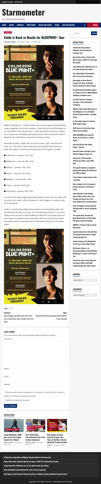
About (4, 25)
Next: (51, 315)
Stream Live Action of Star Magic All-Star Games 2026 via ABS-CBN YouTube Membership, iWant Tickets (84, 263)
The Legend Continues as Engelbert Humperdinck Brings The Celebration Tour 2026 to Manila (85, 170)
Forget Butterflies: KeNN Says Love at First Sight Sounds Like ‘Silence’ (13, 437)
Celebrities (53, 424)
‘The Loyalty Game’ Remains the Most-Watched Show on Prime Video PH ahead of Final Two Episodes (84, 218)
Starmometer (23, 12)
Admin (51, 445)
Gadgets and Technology (35, 427)
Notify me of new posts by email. (18, 400)
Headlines (8, 32)
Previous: (18, 317)
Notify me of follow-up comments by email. (20, 396)
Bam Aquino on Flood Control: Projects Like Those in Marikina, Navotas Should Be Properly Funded (57, 438)
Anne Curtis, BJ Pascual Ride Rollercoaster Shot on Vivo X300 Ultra (83, 161)
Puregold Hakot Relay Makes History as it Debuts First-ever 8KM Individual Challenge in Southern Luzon (85, 92)
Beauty (11, 25)
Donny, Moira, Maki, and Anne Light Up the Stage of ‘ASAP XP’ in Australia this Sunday (85, 60)
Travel (57, 25)
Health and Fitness (45, 25)
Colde (10, 308)
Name (7, 368)
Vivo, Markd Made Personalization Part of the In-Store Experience (35, 437)
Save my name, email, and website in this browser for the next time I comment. (35, 392)
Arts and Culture (68, 25)
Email (6, 376)
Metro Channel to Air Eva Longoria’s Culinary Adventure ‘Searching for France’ (84, 187)
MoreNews (58, 482)
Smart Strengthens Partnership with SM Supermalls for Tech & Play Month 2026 (85, 208)
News (59, 427)
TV (50, 429)
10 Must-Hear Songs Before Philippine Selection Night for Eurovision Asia (82, 50)
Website (7, 384)
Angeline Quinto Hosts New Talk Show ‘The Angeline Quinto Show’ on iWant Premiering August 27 (85, 234)
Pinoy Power (31, 25)
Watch (95, 25)
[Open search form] (84, 25)
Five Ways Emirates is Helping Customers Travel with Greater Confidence (83, 102)
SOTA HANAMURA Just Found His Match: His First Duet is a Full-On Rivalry (83, 137)
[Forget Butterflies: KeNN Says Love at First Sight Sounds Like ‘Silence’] (14, 425)
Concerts (20, 25)
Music (16, 429)
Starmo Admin (11, 42)
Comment (8, 339)
